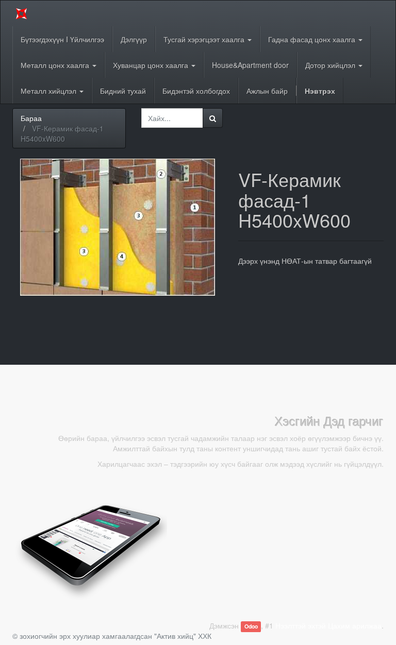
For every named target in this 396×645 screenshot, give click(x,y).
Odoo (251, 626)
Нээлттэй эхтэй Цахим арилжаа (328, 625)
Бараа (31, 118)
